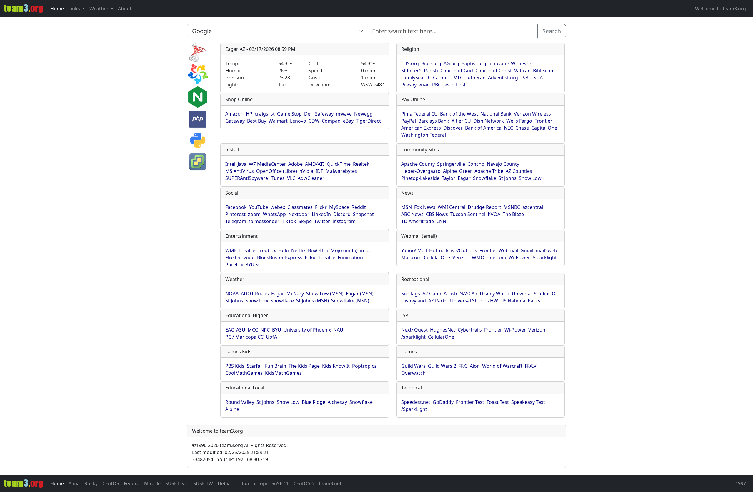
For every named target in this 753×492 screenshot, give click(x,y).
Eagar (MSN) (360, 293)
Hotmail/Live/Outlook (453, 250)
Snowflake (484, 178)
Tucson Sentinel (467, 214)
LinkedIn (321, 214)
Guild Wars (413, 366)
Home (57, 8)
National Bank (496, 114)
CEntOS (110, 483)
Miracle (152, 483)
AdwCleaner (311, 178)
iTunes (277, 178)
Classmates (300, 207)
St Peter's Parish (419, 70)
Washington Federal (423, 135)
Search (551, 31)
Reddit (358, 207)
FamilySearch (416, 77)
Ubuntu (246, 483)
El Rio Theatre (320, 257)
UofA (271, 337)
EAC (229, 330)
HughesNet (442, 330)
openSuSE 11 (274, 483)
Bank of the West (459, 114)
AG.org (451, 63)
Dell (308, 114)
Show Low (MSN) (325, 293)
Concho (475, 164)
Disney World (494, 293)
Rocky (91, 483)
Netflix (298, 250)
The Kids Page (304, 366)
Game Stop (289, 114)
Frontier (543, 121)
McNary (295, 293)
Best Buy (256, 121)
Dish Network (488, 121)
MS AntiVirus (239, 171)
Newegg (363, 114)
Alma (74, 483)
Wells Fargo (519, 121)
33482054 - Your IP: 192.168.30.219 (230, 459)
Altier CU (461, 121)
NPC (265, 330)
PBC (436, 84)
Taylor (448, 178)
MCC (253, 330)
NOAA (232, 293)
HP (249, 114)
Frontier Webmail (498, 250)
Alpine (450, 171)
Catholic (442, 77)
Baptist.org (474, 63)
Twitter (322, 221)
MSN (406, 207)
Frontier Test (470, 402)
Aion (475, 366)
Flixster (233, 257)
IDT (319, 171)
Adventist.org (503, 77)
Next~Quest (414, 330)
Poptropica (364, 366)
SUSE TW (203, 483)
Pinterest (235, 214)
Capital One (544, 128)
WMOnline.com (489, 257)
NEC (508, 128)
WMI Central (451, 207)
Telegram (235, 221)
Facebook (236, 207)
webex (278, 207)
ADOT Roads (255, 293)
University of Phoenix (307, 330)
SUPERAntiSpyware (246, 178)
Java (242, 164)
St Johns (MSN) (312, 300)
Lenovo (298, 121)
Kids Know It (336, 366)
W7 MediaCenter (267, 164)
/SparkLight (414, 409)
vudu (249, 257)
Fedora (131, 483)
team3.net (330, 483)
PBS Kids (234, 366)
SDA (538, 77)
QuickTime (339, 164)
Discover (453, 128)
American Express (421, 128)
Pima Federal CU (419, 114)
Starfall (255, 366)
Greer (465, 171)
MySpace (339, 207)
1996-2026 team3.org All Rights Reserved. (240, 445)
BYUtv (252, 264)
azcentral (532, 207)
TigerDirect (368, 121)
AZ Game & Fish (439, 293)
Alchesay (337, 402)
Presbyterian (415, 84)
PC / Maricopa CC (244, 337)
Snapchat (363, 214)
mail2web (546, 250)
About (124, 8)
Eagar (464, 178)
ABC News (412, 214)
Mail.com (411, 257)
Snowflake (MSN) (350, 300)
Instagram (344, 221)
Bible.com (544, 70)
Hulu (283, 250)
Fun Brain (275, 366)
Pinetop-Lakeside (420, 178)
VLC (291, 178)
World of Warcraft (502, 366)
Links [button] (75, 8)
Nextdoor (298, 214)
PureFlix (234, 264)
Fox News (424, 207)
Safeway (324, 114)
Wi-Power (519, 257)
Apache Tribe (488, 171)
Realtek (361, 164)
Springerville (451, 164)
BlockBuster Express (279, 257)
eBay (348, 121)
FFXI (463, 366)
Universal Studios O (534, 293)
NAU (338, 330)
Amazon (234, 114)
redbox (268, 250)
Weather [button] (99, 8)
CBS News (437, 214)
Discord (342, 214)
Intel (230, 164)
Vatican (522, 70)
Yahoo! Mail (414, 250)
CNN (441, 221)
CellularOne (437, 257)
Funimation (350, 257)
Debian (226, 483)
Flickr (321, 207)
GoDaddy (443, 402)
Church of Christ (493, 70)
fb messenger (264, 221)
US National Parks (520, 300)
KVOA (494, 214)
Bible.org (431, 63)
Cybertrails (470, 330)
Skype (305, 221)
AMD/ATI (314, 164)
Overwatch (413, 373)
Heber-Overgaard (421, 171)
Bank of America (483, 128)
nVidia (306, 171)
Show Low (530, 178)
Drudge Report (484, 207)
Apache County (418, 164)
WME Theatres (241, 250)
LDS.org (410, 63)
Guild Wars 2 (442, 366)
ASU (240, 330)
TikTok (289, 221)
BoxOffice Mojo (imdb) (333, 250)
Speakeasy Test (528, 402)
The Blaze (513, 214)
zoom (254, 214)
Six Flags (410, 293)
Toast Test (498, 402)
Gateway (235, 121)
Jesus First (454, 84)
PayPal (408, 121)
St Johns (508, 178)
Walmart (278, 121)
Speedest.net (415, 402)
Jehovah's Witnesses (511, 63)
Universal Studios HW (474, 300)
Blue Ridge (313, 402)
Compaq (331, 121)
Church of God (456, 70)
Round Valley (239, 402)
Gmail (526, 250)
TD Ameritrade (417, 221)
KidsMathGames (283, 373)
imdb (365, 250)
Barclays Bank (433, 121)
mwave (344, 114)
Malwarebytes (341, 171)
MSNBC (512, 207)
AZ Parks (438, 300)
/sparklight (544, 257)
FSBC (525, 77)
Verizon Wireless (532, 114)
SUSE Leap (177, 483)
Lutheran (475, 77)
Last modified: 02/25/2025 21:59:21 (230, 452)
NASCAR (468, 293)
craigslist (265, 114)
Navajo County (503, 164)
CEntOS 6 (304, 483)
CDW (314, 121)
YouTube (258, 207)
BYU (276, 330)
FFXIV (531, 366)
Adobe (295, 164)
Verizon (460, 257)
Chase (522, 128)
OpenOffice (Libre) (276, 171)
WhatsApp (274, 214)
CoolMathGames (244, 373)
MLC (458, 77)
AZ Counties (519, 171)
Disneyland (413, 300)
